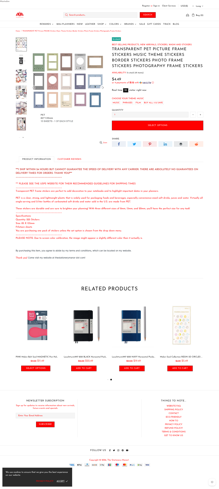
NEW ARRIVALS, (148, 45)
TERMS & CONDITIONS (174, 432)
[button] (157, 82)
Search (147, 15)
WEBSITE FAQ (174, 406)
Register (146, 6)
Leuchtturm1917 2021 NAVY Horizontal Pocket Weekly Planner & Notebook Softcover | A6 (133, 357)
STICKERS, (162, 45)
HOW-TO (173, 421)
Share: (115, 139)
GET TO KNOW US (173, 435)
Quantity (117, 110)
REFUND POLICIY (174, 428)
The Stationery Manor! (20, 15)
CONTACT (174, 413)
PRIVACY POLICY (173, 424)
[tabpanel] (134, 338)
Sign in (156, 6)
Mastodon (4, 1)
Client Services (169, 6)
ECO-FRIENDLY (173, 417)
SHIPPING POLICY (173, 410)
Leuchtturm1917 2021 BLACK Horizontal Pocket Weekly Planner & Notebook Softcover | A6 (85, 357)
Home (18, 31)
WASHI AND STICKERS (180, 45)
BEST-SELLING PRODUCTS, (126, 45)
